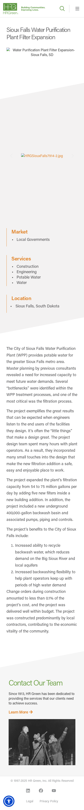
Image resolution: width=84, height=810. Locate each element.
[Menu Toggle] (77, 8)
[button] (11, 155)
